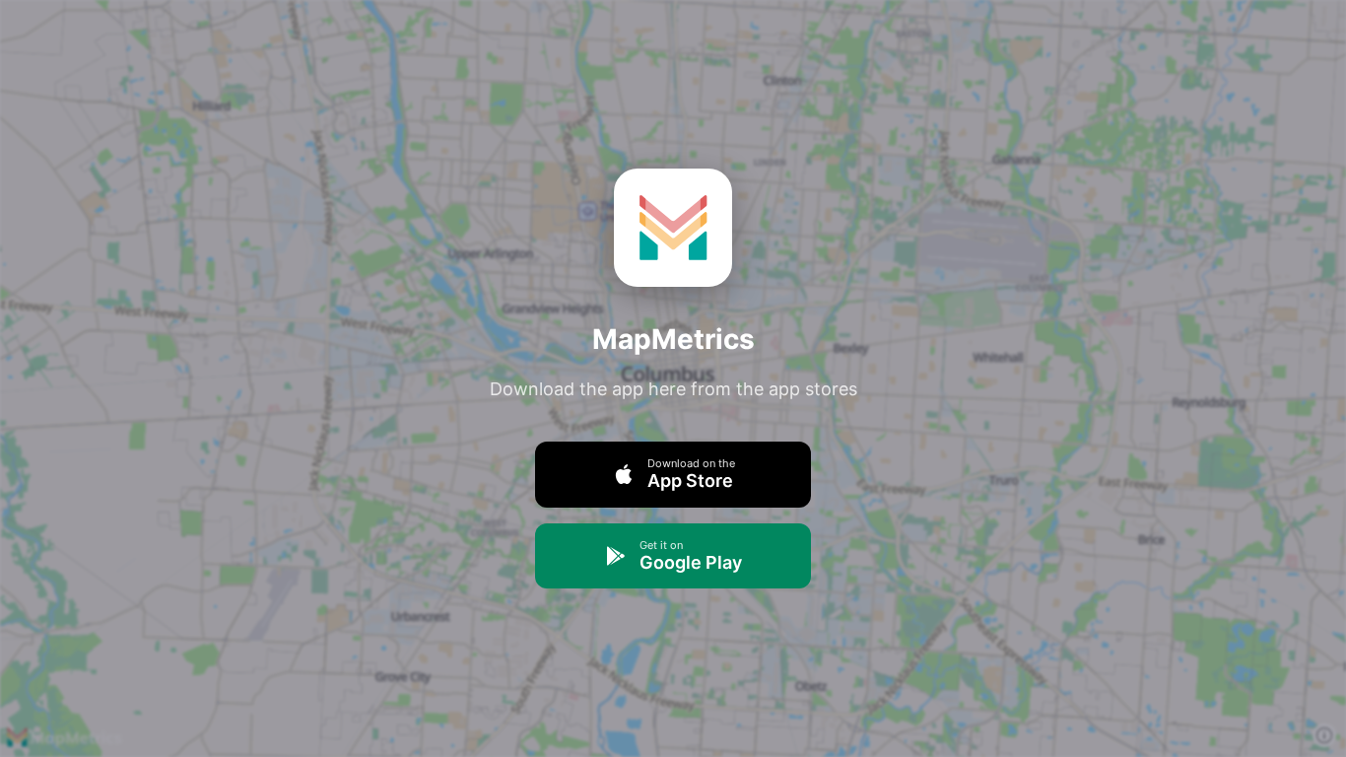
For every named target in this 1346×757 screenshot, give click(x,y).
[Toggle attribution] (1324, 735)
